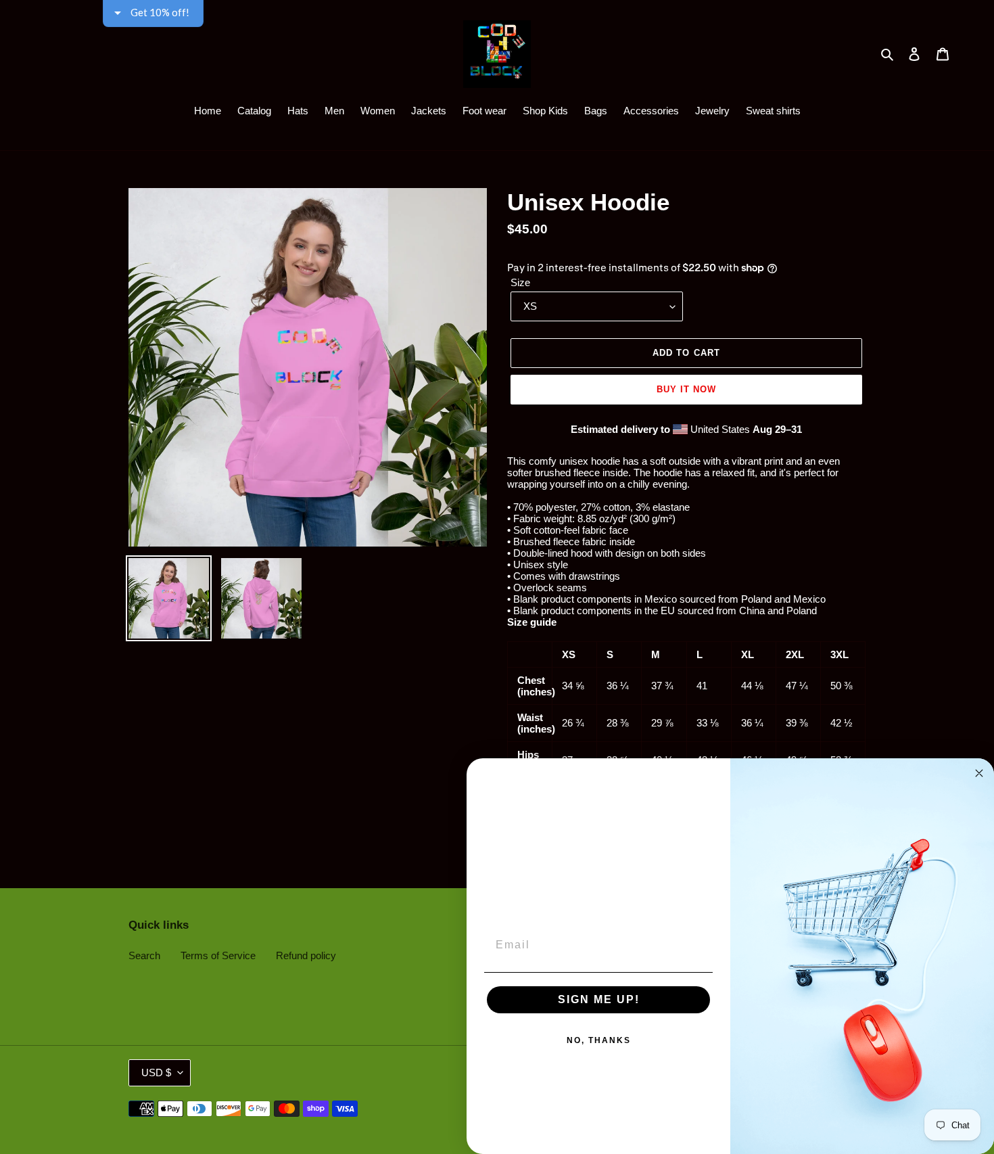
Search (144, 955)
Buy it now (686, 389)
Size (520, 282)
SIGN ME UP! (599, 999)
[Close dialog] (979, 773)
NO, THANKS (599, 1040)
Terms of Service (218, 955)
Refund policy (306, 955)
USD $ (156, 1072)
